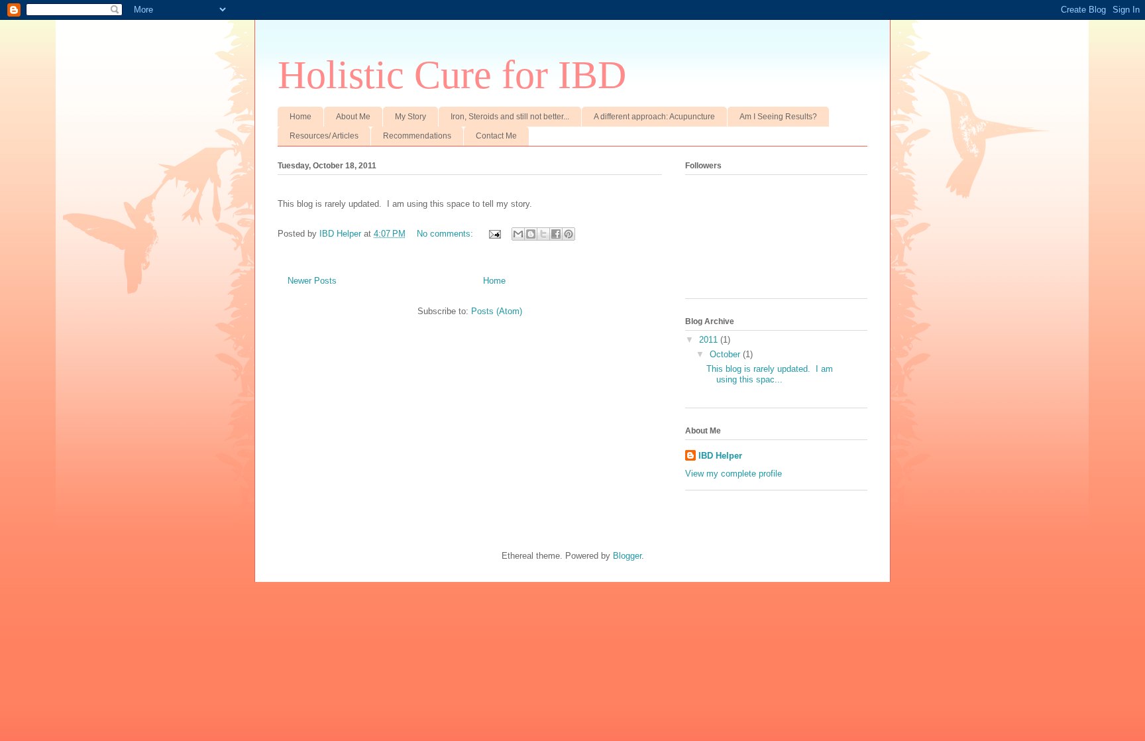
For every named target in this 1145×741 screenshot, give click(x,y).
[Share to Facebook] (556, 234)
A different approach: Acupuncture (654, 116)
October (726, 354)
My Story (410, 116)
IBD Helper (720, 456)
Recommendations (417, 136)
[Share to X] (543, 234)
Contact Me (496, 136)
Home (300, 116)
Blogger (627, 556)
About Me (353, 116)
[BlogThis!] (530, 234)
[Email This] (518, 234)
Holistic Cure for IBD (452, 75)
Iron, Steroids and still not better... (510, 116)
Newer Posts (312, 281)
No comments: (446, 234)
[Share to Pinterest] (568, 234)
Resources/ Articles (324, 136)
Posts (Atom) (496, 311)
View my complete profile (733, 474)
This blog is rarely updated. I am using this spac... (769, 374)
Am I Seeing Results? (778, 116)
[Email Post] (494, 234)
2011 (709, 340)
